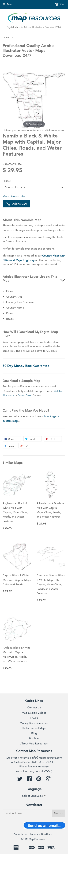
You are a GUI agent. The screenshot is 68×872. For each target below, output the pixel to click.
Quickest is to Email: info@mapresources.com (34, 757)
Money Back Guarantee (34, 723)
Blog (34, 733)
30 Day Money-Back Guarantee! (26, 366)
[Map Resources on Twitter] (19, 780)
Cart (62, 4)
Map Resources (37, 839)
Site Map (34, 738)
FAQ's (34, 718)
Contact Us (34, 707)
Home (6, 37)
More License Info (14, 196)
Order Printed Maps (34, 728)
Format (6, 180)
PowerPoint (25, 395)
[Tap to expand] (34, 100)
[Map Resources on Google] (48, 780)
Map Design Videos (34, 713)
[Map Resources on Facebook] (29, 780)
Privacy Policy (20, 834)
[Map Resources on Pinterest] (38, 780)
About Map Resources (34, 743)
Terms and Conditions (41, 834)
